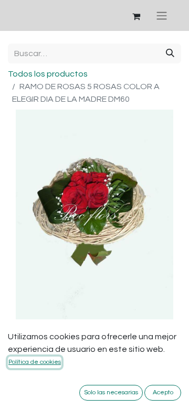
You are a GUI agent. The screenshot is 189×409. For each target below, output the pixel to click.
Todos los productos (48, 74)
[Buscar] (170, 53)
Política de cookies (34, 362)
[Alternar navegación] (162, 15)
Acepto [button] (163, 392)
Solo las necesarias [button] (111, 392)
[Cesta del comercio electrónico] (135, 15)
